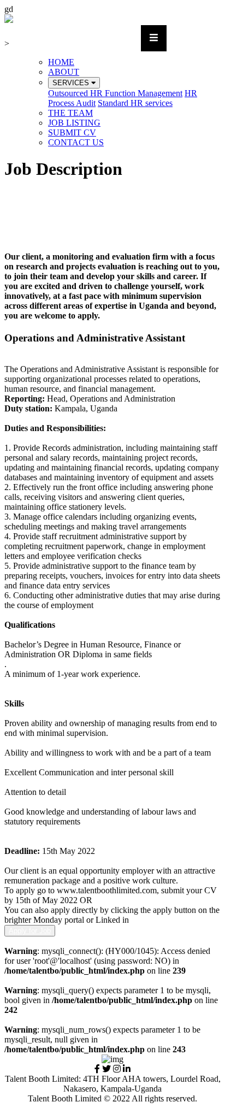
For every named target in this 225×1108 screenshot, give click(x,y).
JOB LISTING (74, 122)
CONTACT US (76, 142)
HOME (61, 62)
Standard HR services (135, 103)
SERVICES (71, 83)
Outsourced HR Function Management (115, 93)
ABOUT (63, 71)
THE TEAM (70, 112)
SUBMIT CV (72, 132)
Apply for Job (30, 931)
